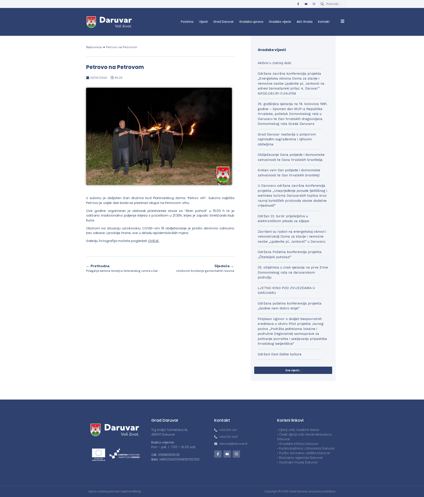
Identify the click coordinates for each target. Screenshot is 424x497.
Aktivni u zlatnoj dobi (274, 63)
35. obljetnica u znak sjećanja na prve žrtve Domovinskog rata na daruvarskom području (293, 272)
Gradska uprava (251, 22)
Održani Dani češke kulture (279, 354)
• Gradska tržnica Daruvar (297, 444)
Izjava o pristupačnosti (103, 491)
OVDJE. (153, 241)
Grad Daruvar (223, 22)
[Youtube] (306, 4)
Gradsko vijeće (280, 22)
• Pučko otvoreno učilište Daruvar (303, 453)
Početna (187, 22)
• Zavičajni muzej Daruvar (297, 462)
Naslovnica (94, 47)
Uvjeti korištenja (131, 491)
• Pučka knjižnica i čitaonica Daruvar (306, 448)
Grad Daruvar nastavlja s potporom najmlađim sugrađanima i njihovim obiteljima (287, 139)
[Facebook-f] (298, 4)
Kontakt (324, 22)
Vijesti (203, 22)
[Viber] (314, 4)
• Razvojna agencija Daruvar (300, 457)
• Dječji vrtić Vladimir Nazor (298, 430)
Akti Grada (304, 22)
